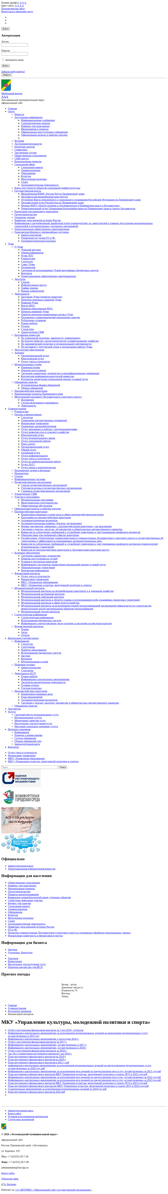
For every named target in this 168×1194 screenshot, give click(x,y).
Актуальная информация (28, 117)
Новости (19, 114)
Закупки (25, 655)
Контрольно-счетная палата (23, 638)
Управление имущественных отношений (44, 420)
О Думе (18, 246)
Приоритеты (21, 473)
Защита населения (31, 235)
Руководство (28, 258)
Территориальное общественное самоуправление (41, 229)
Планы (25, 629)
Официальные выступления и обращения (44, 132)
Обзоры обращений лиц (27, 741)
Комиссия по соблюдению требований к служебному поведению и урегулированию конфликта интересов (80, 532)
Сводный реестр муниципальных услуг (36, 714)
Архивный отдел (30, 452)
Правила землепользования (23, 894)
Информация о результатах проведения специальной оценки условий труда (63, 564)
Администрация (17, 408)
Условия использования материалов (28, 1116)
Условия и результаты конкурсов (39, 561)
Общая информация (32, 252)
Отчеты (25, 326)
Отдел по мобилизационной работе (41, 461)
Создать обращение (25, 738)
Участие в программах (27, 496)
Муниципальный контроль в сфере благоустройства (50, 602)
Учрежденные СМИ (25, 494)
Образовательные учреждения (38, 567)
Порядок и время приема (28, 735)
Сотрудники (28, 647)
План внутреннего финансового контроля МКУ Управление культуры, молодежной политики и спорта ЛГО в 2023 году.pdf (77, 1083)
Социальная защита (32, 167)
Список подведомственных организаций (44, 485)
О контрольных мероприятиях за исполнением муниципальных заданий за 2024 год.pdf (57, 1089)
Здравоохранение (31, 170)
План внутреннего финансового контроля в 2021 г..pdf (38, 1062)
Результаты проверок (19, 1011)
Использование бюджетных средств (41, 620)
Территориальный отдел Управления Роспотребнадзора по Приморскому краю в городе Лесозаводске (78, 208)
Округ (11, 111)
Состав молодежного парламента (39, 402)
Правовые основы (24, 664)
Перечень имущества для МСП (25, 967)
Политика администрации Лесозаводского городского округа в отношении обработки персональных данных (69, 932)
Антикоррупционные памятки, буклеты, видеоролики (51, 523)
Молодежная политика (34, 179)
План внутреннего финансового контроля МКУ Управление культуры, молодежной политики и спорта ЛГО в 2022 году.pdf (77, 1074)
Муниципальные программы (37, 499)
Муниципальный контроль (29, 588)
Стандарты (27, 670)
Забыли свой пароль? (13, 71)
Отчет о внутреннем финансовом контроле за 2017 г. (37, 1041)
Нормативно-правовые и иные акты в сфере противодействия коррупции (62, 514)
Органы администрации (28, 414)
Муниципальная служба (28, 364)
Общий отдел (28, 449)
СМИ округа (21, 158)
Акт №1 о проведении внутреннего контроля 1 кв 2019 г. (40, 1053)
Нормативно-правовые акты (37, 694)
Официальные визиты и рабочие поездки (44, 135)
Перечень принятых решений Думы (41, 299)
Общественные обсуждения (36, 505)
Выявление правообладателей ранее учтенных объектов (39, 897)
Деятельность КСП (25, 673)
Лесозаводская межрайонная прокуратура (44, 196)
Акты (24, 632)
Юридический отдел (32, 358)
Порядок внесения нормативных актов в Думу (47, 314)
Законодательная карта (27, 744)
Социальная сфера (24, 164)
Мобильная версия (11, 93)
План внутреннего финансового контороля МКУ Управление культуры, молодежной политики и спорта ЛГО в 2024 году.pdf (78, 1086)
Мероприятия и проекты (35, 129)
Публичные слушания (33, 320)
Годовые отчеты (30, 685)
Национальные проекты (28, 161)
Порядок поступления (33, 370)
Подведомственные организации (33, 482)
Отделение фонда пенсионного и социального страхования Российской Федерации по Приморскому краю (81, 199)
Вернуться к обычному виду (17, 11)
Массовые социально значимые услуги (36, 726)
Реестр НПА (28, 305)
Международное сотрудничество (39, 502)
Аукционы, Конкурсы (20, 952)
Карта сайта (14, 1113)
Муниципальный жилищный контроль (43, 594)
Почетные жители (24, 146)
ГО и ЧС (13, 929)
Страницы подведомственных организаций (45, 491)
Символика (20, 149)
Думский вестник (31, 249)
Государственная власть (27, 190)
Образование (28, 173)
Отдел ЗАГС (28, 464)
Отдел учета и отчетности (35, 361)
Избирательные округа (34, 285)
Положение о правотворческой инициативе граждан (50, 317)
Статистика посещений (21, 1119)
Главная (12, 108)
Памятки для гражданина (35, 126)
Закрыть (7, 75)
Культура (26, 176)
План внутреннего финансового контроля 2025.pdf (36, 1092)
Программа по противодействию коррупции (46, 517)
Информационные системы (29, 479)
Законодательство (31, 667)
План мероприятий (31, 697)
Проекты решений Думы (35, 311)
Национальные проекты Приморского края (38, 393)
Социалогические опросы (35, 123)
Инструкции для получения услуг (33, 723)
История (19, 140)
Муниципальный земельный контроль (42, 597)
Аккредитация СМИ (32, 332)
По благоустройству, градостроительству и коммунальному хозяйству (60, 341)
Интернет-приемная (19, 729)
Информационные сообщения (38, 120)
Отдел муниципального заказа (38, 438)
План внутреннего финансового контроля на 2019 (36, 1056)
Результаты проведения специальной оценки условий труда (54, 379)
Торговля (13, 958)
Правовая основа (30, 367)
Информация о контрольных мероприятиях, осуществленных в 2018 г (47, 1047)
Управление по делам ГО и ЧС (38, 238)
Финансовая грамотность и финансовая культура (35, 935)
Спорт (24, 182)
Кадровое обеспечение (27, 552)
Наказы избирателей (32, 291)
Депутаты (19, 279)
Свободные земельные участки (25, 900)
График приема (29, 288)
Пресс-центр (28, 444)
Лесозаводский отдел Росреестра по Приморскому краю (52, 202)
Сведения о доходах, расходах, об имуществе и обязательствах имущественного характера (71, 529)
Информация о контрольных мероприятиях (45, 679)
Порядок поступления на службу (39, 558)
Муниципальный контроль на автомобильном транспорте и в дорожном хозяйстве (67, 591)
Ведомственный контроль (28, 626)
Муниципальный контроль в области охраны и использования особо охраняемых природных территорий (80, 599)
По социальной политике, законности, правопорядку (51, 338)
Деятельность (22, 293)
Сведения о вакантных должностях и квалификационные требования (60, 373)
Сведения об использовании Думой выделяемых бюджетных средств (60, 270)
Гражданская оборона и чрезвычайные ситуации (41, 232)
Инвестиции (15, 961)
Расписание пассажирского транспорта (36, 211)
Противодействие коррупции (30, 391)
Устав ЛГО (27, 255)
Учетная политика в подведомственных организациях (51, 488)
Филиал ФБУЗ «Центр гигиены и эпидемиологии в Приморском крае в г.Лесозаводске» (70, 205)
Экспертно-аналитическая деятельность (43, 682)
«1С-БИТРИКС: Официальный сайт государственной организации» (53, 1189)
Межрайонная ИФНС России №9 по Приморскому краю (52, 193)
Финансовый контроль (27, 573)
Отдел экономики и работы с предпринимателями (49, 429)
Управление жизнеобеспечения (38, 426)
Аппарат (19, 352)
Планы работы (29, 323)
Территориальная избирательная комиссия (31, 868)
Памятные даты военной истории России (37, 220)
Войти (6, 29)
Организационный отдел (35, 355)
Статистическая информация (30, 614)
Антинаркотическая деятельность (40, 185)
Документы (14, 708)
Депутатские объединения (29, 349)
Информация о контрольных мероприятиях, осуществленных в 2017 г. (47, 1044)
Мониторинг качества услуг (30, 720)
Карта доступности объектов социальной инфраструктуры (47, 188)
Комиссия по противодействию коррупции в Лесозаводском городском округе (65, 549)
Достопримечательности (28, 143)
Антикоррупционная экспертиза (39, 520)
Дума (11, 243)
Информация (21, 641)
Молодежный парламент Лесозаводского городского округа (48, 396)
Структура (27, 261)
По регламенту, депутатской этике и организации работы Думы (56, 346)
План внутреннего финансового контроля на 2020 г (37, 1059)
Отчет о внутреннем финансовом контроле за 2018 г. (37, 1050)
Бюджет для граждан (19, 903)
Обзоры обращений (32, 388)
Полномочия (28, 267)
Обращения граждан (25, 382)
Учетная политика (31, 688)
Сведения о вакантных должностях (41, 555)
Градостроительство (25, 214)
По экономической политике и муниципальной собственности (56, 343)
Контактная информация (35, 570)
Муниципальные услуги (28, 717)
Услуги (12, 711)
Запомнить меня (14, 60)
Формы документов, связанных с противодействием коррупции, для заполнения (66, 526)
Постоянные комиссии (27, 335)
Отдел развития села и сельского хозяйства (45, 432)
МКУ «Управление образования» (39, 582)
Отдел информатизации (34, 455)
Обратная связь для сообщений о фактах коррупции (50, 535)
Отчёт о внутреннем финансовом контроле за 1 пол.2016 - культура (45, 1030)
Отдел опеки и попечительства (38, 467)
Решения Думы (29, 302)
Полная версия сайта (13, 8)
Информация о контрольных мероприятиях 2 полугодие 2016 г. (43, 1039)
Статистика (27, 329)
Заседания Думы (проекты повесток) (41, 296)
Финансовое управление (35, 423)
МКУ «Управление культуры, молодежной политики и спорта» (56, 585)
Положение (27, 399)
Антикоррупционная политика (38, 240)
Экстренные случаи (25, 152)
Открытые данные (24, 217)
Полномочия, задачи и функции (32, 470)
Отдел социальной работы (36, 441)
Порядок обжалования (33, 649)
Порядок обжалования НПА (37, 308)
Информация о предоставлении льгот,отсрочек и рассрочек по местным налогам (66, 623)
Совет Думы (28, 264)
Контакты (26, 273)
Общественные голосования (30, 155)
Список (25, 282)
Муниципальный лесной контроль (40, 611)
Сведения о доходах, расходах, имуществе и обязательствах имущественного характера (70, 702)
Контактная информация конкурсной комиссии (47, 376)
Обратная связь (9, 1178)
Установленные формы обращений (40, 385)
